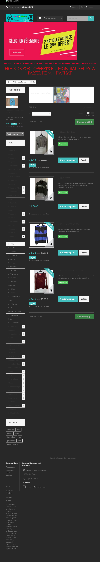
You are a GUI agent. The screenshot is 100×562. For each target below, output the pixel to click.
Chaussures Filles (12, 208)
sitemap (9, 500)
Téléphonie (12, 394)
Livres (10, 371)
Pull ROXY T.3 (64, 178)
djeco (15, 444)
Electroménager (14, 387)
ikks (18, 430)
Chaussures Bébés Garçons (14, 175)
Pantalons (14, 255)
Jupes (12, 293)
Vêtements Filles (14, 188)
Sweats (13, 251)
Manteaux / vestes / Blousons (14, 309)
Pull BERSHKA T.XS (66, 132)
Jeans (12, 259)
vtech (17, 433)
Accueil (9, 476)
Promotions (14, 90)
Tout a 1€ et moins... (12, 152)
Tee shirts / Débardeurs (13, 283)
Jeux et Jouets (13, 356)
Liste (92, 115)
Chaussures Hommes (12, 231)
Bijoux (10, 341)
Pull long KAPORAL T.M (68, 225)
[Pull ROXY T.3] (41, 189)
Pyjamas (13, 304)
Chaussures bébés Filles (13, 201)
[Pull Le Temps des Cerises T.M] (41, 281)
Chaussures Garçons (12, 182)
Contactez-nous (87, 7)
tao (20, 437)
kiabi (19, 441)
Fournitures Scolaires (12, 400)
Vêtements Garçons (12, 160)
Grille (88, 115)
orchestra (10, 430)
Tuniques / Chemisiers (13, 276)
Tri (30, 114)
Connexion (74, 7)
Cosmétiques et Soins (14, 336)
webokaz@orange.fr (39, 487)
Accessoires (14, 323)
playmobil (11, 441)
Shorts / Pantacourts (12, 264)
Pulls (12, 244)
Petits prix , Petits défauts (13, 411)
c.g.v (8, 487)
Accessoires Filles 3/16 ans (13, 193)
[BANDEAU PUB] (50, 2)
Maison (11, 383)
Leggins (13, 270)
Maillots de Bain (13, 317)
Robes (12, 289)
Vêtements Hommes (12, 216)
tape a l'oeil (11, 437)
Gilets (12, 248)
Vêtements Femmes (12, 238)
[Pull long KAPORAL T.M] (41, 235)
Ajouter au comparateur (40, 168)
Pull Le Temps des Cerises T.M (70, 271)
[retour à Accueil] (8, 82)
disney (9, 433)
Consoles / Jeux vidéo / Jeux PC (14, 366)
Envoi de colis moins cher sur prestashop (63, 458)
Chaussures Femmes (12, 328)
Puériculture (13, 379)
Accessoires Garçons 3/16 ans (14, 167)
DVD (10, 375)
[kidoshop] (19, 18)
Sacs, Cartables (14, 345)
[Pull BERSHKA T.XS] (41, 142)
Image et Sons (13, 390)
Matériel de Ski (14, 405)
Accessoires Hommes (13, 223)
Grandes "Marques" (12, 351)
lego (9, 444)
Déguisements (13, 360)
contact (9, 497)
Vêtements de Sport (14, 298)
